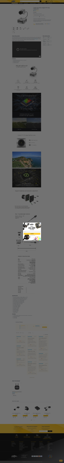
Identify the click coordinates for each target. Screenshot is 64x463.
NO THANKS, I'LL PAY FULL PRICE (32, 235)
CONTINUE (32, 233)
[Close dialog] (40, 223)
